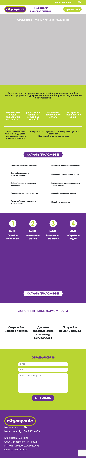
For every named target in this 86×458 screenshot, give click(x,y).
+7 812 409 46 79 (31, 431)
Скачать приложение (43, 154)
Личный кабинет (64, 2)
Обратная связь (72, 9)
